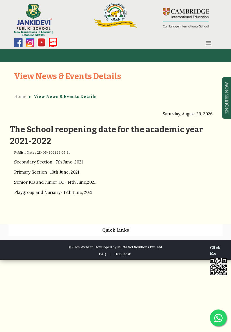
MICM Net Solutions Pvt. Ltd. (140, 247)
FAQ (102, 254)
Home (20, 96)
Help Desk (122, 254)
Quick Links (115, 230)
